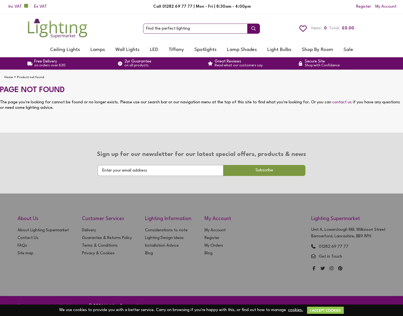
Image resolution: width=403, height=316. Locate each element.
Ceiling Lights (65, 49)
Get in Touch (330, 257)
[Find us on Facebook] (314, 269)
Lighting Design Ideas (164, 238)
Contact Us (28, 238)
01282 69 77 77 (333, 247)
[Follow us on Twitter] (322, 269)
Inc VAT (15, 7)
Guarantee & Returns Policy (107, 238)
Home (8, 77)
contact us (342, 102)
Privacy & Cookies (98, 253)
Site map (25, 253)
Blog (149, 253)
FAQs (22, 246)
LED (154, 49)
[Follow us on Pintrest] (340, 269)
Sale (348, 49)
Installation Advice (162, 246)
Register (363, 7)
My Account (385, 7)
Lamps (97, 49)
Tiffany (176, 49)
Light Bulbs (279, 49)
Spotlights (205, 49)
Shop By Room (317, 49)
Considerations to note (166, 230)
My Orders (214, 246)
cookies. (295, 310)
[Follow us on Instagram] (331, 269)
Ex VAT (40, 7)
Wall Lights (127, 49)
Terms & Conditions (100, 246)
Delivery (89, 230)
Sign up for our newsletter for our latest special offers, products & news (201, 154)
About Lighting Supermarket (43, 230)
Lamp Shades (242, 49)
